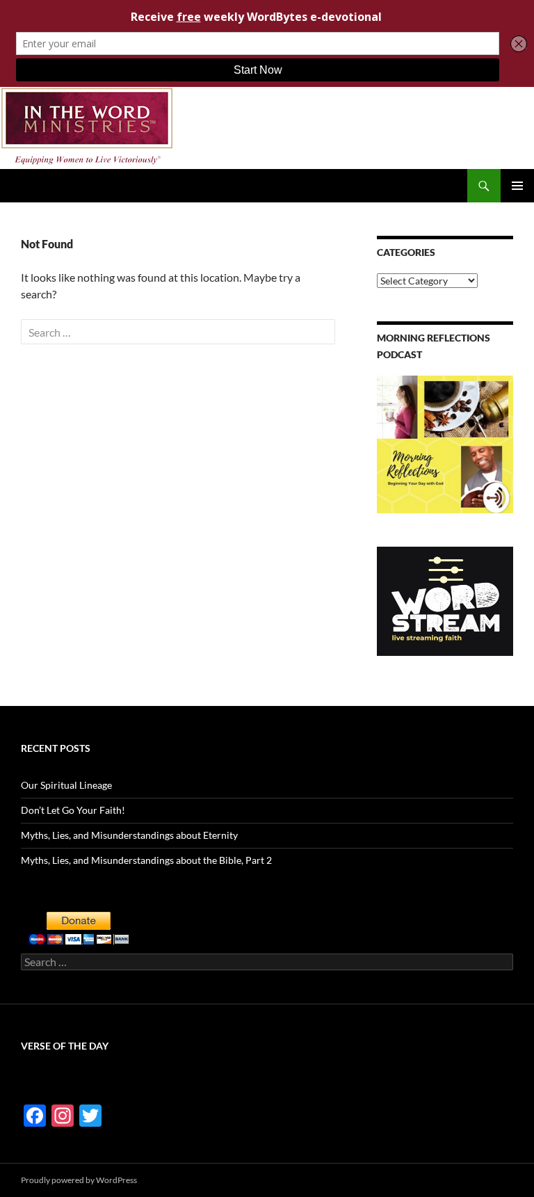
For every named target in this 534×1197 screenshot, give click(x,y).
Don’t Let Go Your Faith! (73, 810)
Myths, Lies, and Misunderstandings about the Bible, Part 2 (146, 860)
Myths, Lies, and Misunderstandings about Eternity (129, 835)
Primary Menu (517, 185)
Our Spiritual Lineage (66, 785)
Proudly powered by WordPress (79, 1180)
